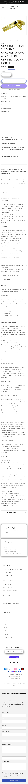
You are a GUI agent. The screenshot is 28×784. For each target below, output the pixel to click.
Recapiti (14, 685)
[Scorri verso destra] (17, 40)
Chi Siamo (5, 631)
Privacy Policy (6, 600)
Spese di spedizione (11, 68)
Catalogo (5, 620)
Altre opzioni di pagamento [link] (14, 89)
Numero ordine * (6, 731)
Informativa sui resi (7, 607)
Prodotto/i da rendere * (7, 744)
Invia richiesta (14, 780)
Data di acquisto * (6, 738)
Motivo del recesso (6, 755)
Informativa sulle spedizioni (10, 683)
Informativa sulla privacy (15, 678)
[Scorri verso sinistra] (10, 40)
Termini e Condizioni (8, 637)
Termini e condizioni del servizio (11, 603)
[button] (3, 7)
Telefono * (4, 725)
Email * (3, 718)
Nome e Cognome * (6, 712)
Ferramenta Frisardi (13, 674)
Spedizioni (5, 627)
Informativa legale (21, 683)
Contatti (5, 641)
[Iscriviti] (21, 651)
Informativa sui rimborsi (16, 676)
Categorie (5, 624)
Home (4, 617)
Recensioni (5, 634)
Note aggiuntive (5, 761)
